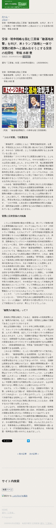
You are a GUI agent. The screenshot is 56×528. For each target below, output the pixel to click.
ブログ (5, 20)
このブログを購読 (19, 496)
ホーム (5, 17)
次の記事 (33, 454)
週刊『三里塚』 (8, 513)
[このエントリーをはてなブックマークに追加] (28, 441)
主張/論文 (26, 57)
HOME (5, 509)
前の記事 (23, 454)
